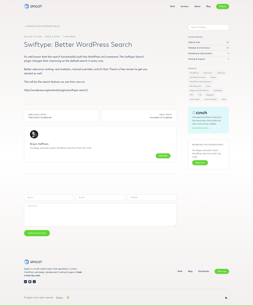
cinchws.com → (201, 128)
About (197, 6)
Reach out (200, 162)
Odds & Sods (52, 36)
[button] (226, 297)
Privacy (59, 297)
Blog (208, 6)
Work (172, 6)
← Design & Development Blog (42, 26)
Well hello (163, 156)
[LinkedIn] (25, 281)
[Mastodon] (29, 281)
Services (185, 6)
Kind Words (203, 271)
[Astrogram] (34, 281)
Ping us (222, 6)
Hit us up (222, 271)
